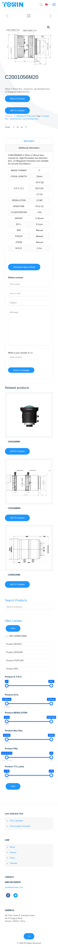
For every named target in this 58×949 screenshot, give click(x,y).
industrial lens (16, 119)
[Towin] (13, 4)
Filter (13, 628)
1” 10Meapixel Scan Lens (25, 116)
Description (29, 141)
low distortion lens (30, 119)
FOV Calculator (16, 821)
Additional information (29, 148)
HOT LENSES (17, 636)
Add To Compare (17, 110)
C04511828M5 (14, 442)
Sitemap (13, 863)
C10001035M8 (14, 575)
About (12, 847)
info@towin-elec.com (14, 887)
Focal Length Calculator (20, 826)
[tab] (29, 141)
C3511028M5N (14, 508)
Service (13, 852)
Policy (12, 858)
